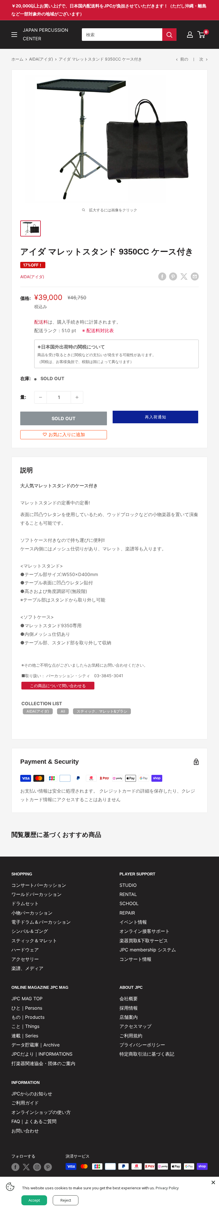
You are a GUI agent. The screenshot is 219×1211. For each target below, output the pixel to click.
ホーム (17, 59)
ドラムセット (25, 903)
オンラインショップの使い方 (41, 1112)
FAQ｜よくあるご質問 (33, 1121)
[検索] (169, 34)
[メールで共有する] (195, 276)
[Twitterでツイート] (184, 276)
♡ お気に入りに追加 (63, 434)
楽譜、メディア (27, 968)
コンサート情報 (135, 959)
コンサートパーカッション (38, 885)
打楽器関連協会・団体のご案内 (43, 1063)
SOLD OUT (64, 418)
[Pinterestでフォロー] (48, 1167)
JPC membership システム (147, 950)
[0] (201, 34)
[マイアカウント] (190, 34)
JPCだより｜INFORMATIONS (41, 1054)
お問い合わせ (25, 1131)
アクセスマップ (135, 1026)
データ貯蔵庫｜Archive (35, 1045)
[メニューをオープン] (14, 34)
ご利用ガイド (25, 1103)
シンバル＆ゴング (29, 931)
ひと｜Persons (26, 1008)
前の (184, 59)
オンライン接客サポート (144, 931)
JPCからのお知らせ (31, 1093)
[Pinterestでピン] (173, 276)
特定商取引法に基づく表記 (146, 1054)
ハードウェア (25, 950)
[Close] (213, 1182)
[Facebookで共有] (162, 276)
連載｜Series (24, 1035)
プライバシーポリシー (142, 1045)
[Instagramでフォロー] (37, 1167)
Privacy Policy (167, 1187)
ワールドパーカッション (36, 894)
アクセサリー (25, 959)
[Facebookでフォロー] (15, 1167)
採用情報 (128, 1008)
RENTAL (128, 894)
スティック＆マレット (34, 940)
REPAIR (127, 913)
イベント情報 (133, 922)
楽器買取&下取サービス (143, 940)
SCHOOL (129, 903)
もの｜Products (27, 1017)
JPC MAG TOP (26, 998)
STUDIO (128, 885)
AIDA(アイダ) (41, 59)
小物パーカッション (31, 913)
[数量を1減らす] (40, 397)
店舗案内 (128, 1017)
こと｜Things (25, 1026)
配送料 (41, 322)
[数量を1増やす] (77, 397)
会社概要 (128, 998)
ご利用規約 (130, 1035)
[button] (155, 417)
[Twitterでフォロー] (26, 1167)
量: (23, 397)
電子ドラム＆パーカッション (41, 922)
